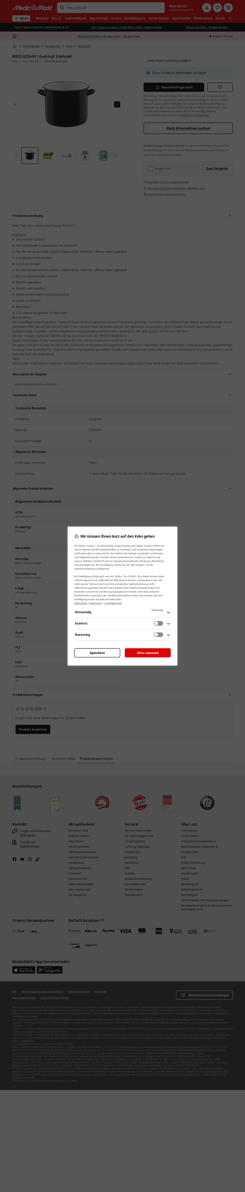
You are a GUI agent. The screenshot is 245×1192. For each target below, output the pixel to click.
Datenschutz (80, 603)
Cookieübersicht (113, 603)
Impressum (96, 603)
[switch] (158, 623)
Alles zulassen (148, 653)
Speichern (97, 653)
